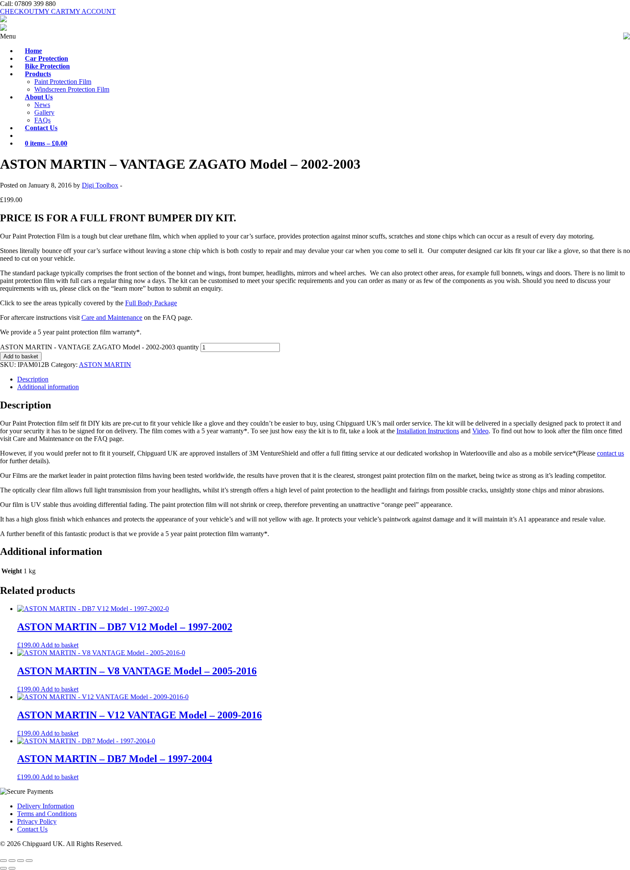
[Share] (20, 860)
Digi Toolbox (100, 185)
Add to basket (20, 356)
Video (480, 431)
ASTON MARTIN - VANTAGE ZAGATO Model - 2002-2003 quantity (99, 347)
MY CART (54, 11)
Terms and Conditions (47, 813)
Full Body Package (151, 303)
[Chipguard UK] (3, 20)
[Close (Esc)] (29, 860)
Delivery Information (45, 806)
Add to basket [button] (59, 645)
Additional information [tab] (48, 386)
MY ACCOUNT (92, 11)
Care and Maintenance (111, 317)
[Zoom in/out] (3, 860)
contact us (610, 453)
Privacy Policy (37, 821)
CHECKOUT (19, 11)
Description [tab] (32, 379)
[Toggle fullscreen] (12, 860)
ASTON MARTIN (105, 364)
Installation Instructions (427, 431)
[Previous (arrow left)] (3, 868)
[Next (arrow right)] (12, 868)
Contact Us (32, 829)
